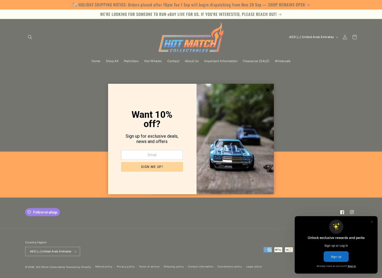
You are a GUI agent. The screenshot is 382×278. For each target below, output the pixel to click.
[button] (152, 167)
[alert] (191, 139)
